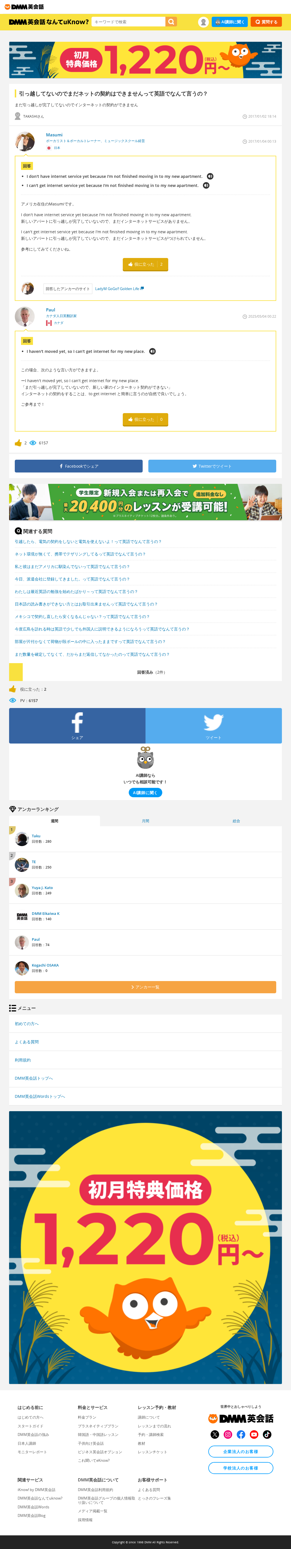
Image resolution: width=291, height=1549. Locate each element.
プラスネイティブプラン (98, 1426)
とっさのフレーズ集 (154, 1498)
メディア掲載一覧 (92, 1510)
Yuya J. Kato (42, 887)
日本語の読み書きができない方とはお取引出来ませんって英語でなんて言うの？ (86, 604)
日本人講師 (27, 1443)
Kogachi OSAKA (45, 965)
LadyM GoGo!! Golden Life (117, 288)
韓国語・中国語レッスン (98, 1434)
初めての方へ (27, 1023)
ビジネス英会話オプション (100, 1451)
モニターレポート (32, 1451)
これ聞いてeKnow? (94, 1460)
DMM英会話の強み (33, 1434)
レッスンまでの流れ (154, 1426)
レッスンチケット (152, 1451)
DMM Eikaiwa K (45, 913)
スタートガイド (30, 1426)
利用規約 (23, 1060)
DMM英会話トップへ (34, 1078)
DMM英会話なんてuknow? (40, 1498)
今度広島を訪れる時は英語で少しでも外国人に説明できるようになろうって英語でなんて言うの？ (102, 629)
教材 (141, 1443)
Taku (36, 835)
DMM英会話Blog (31, 1515)
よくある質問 (27, 1041)
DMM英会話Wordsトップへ (40, 1096)
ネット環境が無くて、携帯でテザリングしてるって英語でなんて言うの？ (80, 554)
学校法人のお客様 (240, 1468)
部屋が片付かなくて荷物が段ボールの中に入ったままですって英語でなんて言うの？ (90, 641)
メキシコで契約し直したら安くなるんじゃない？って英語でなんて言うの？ (82, 616)
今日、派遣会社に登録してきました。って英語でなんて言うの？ (72, 579)
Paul (36, 939)
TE (34, 861)
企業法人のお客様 (240, 1451)
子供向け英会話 (91, 1443)
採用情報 (85, 1519)
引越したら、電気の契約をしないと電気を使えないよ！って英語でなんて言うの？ (88, 541)
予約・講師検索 (151, 1434)
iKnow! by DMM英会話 (36, 1489)
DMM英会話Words (33, 1507)
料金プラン (87, 1417)
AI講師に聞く (233, 21)
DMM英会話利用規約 (95, 1489)
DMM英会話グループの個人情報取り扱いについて (106, 1500)
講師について (149, 1417)
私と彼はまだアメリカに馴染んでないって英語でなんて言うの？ (72, 566)
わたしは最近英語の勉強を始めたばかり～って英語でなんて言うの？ (76, 591)
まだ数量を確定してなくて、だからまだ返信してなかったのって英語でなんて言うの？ (92, 654)
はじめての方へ (30, 1417)
